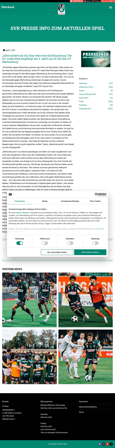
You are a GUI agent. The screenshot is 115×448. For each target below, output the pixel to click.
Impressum (83, 401)
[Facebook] (99, 444)
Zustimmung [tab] (20, 201)
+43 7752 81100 (8, 416)
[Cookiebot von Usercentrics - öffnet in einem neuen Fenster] (96, 194)
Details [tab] (45, 201)
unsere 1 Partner (22, 213)
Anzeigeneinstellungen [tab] (70, 201)
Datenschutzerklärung (88, 407)
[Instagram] (103, 444)
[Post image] (96, 70)
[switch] (45, 243)
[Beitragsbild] (29, 300)
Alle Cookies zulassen (90, 252)
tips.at (81, 412)
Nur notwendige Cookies (57, 252)
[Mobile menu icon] (110, 7)
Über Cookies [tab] (95, 201)
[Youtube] (107, 444)
